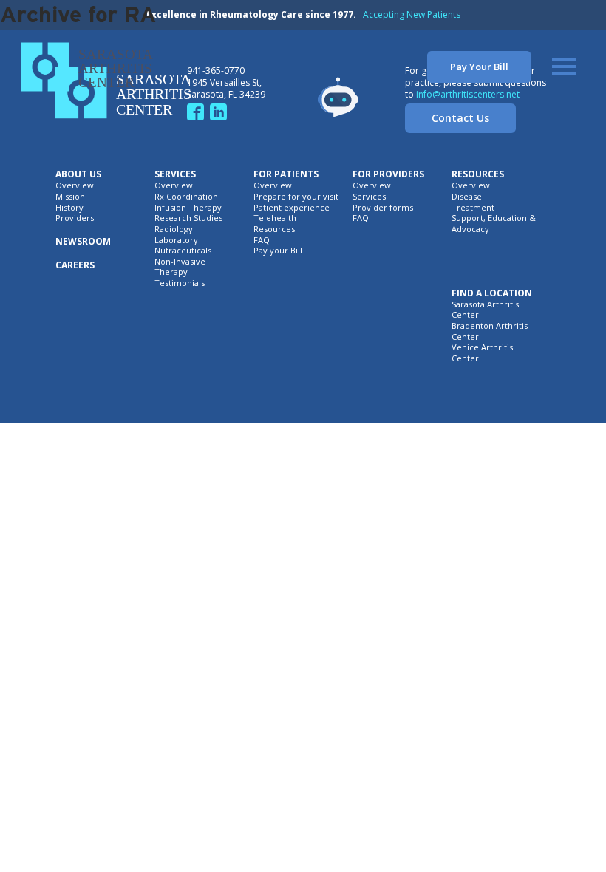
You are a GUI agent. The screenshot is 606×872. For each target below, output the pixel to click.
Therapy (171, 272)
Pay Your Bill (479, 66)
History (69, 207)
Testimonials (179, 283)
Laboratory (176, 240)
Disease (467, 196)
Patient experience (291, 207)
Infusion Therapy (188, 207)
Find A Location (492, 293)
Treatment (473, 207)
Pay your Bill (277, 250)
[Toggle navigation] (564, 66)
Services (175, 174)
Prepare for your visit (295, 196)
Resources (274, 229)
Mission (70, 196)
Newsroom (83, 242)
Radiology (173, 229)
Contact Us (460, 118)
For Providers (388, 174)
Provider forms (383, 207)
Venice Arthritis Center (482, 353)
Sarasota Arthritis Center (485, 310)
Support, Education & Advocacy (494, 223)
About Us (78, 174)
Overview (74, 185)
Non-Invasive (179, 261)
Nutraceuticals (182, 250)
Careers (75, 265)
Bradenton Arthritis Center (490, 331)
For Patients (286, 174)
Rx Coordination (186, 196)
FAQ (261, 240)
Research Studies (188, 218)
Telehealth (274, 218)
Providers (74, 218)
